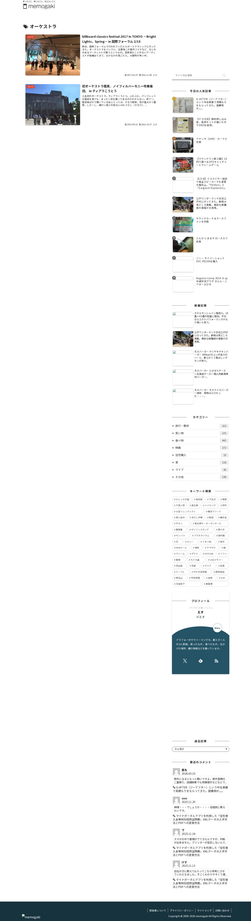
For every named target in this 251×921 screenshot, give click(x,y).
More (217, 628)
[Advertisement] (91, 161)
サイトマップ (204, 910)
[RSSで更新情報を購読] (216, 661)
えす (200, 612)
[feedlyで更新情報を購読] (201, 661)
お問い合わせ (222, 910)
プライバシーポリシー (182, 910)
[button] (224, 75)
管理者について (157, 910)
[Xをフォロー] (185, 661)
